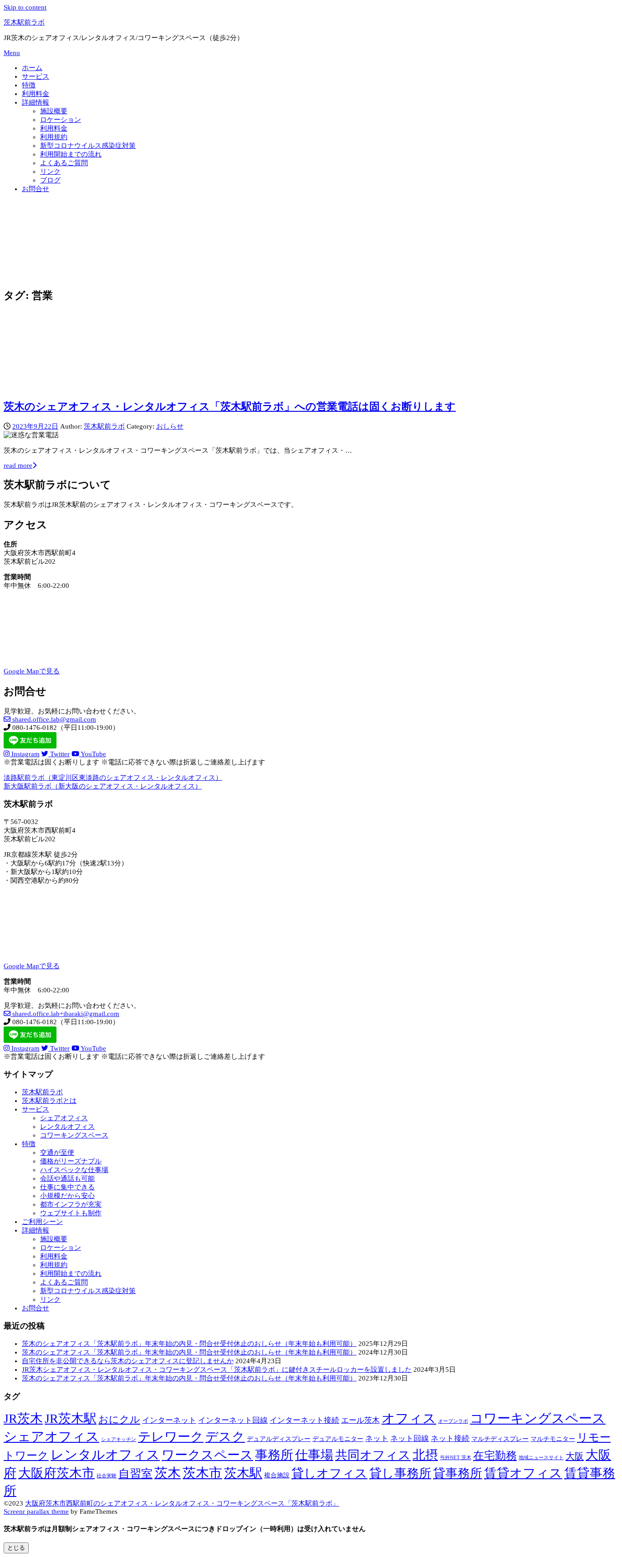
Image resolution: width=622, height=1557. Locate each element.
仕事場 (314, 1455)
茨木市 (202, 1473)
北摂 (425, 1455)
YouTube (92, 754)
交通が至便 (57, 1152)
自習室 (135, 1473)
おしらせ (170, 426)
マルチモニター (552, 1438)
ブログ (50, 180)
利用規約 (53, 137)
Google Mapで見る (32, 671)
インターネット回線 (233, 1420)
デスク (225, 1437)
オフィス (409, 1418)
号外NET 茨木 (455, 1457)
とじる (16, 1547)
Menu (12, 52)
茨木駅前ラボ (24, 22)
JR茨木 (23, 1418)
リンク (50, 171)
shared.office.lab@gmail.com (53, 719)
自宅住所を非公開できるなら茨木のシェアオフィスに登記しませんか (128, 1361)
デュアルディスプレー (279, 1438)
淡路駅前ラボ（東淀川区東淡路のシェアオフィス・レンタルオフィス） (113, 777)
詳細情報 (35, 102)
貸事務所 (457, 1473)
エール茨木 (360, 1420)
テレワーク (171, 1437)
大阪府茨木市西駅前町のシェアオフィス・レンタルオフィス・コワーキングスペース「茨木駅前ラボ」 (182, 1503)
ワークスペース (207, 1455)
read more (18, 465)
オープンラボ (453, 1421)
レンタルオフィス (67, 1126)
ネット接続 (450, 1438)
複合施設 (277, 1475)
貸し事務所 (400, 1473)
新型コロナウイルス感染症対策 (88, 145)
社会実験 (107, 1475)
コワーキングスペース (74, 1135)
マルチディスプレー (500, 1438)
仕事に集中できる (67, 1187)
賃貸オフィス (523, 1473)
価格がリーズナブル (71, 1161)
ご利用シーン (42, 1221)
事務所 (274, 1455)
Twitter (59, 754)
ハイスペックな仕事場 (74, 1169)
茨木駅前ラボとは (49, 1100)
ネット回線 (409, 1438)
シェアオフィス (64, 1118)
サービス (35, 76)
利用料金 (35, 93)
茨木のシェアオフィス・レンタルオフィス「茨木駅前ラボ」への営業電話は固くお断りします (230, 406)
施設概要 (53, 111)
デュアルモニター (337, 1438)
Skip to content (25, 7)
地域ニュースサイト (541, 1457)
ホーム (32, 67)
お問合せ (35, 188)
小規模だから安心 (67, 1195)
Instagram (25, 754)
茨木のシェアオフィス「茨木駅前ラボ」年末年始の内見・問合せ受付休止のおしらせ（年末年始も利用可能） (189, 1343)
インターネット (169, 1420)
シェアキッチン (118, 1439)
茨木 (167, 1473)
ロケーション (60, 119)
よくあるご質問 (64, 163)
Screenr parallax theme (36, 1511)
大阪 (575, 1456)
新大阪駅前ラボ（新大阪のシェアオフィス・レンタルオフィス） (103, 786)
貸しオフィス (329, 1473)
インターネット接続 (304, 1420)
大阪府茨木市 (56, 1473)
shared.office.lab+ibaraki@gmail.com (64, 1013)
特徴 (29, 85)
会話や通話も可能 (67, 1178)
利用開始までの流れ (71, 154)
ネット (376, 1438)
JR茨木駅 (71, 1418)
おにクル (119, 1419)
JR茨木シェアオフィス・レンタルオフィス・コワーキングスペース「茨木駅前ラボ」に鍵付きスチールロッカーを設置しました (217, 1369)
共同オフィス (373, 1455)
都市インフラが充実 (71, 1204)
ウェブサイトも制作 (71, 1213)
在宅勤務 (495, 1455)
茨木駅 (243, 1473)
